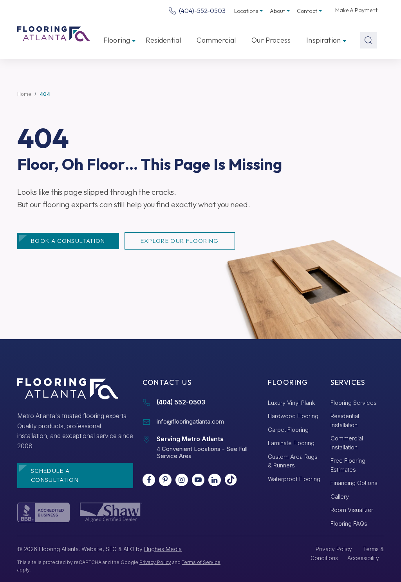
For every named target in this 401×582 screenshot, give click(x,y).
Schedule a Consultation (55, 475)
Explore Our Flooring (180, 240)
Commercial (216, 40)
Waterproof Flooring (294, 479)
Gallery (340, 496)
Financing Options (354, 483)
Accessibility (363, 558)
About (277, 10)
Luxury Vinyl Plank (291, 402)
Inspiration (323, 40)
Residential (163, 40)
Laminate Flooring (291, 443)
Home (24, 94)
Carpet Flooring (288, 429)
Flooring (116, 40)
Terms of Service (201, 562)
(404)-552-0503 (202, 10)
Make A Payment (356, 10)
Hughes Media (163, 549)
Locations (246, 10)
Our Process (271, 40)
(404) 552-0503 (181, 402)
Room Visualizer (352, 510)
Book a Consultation (68, 240)
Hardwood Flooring (293, 416)
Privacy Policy (155, 562)
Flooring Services (354, 402)
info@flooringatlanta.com (190, 421)
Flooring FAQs (349, 523)
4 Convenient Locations (188, 449)
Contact (307, 10)
